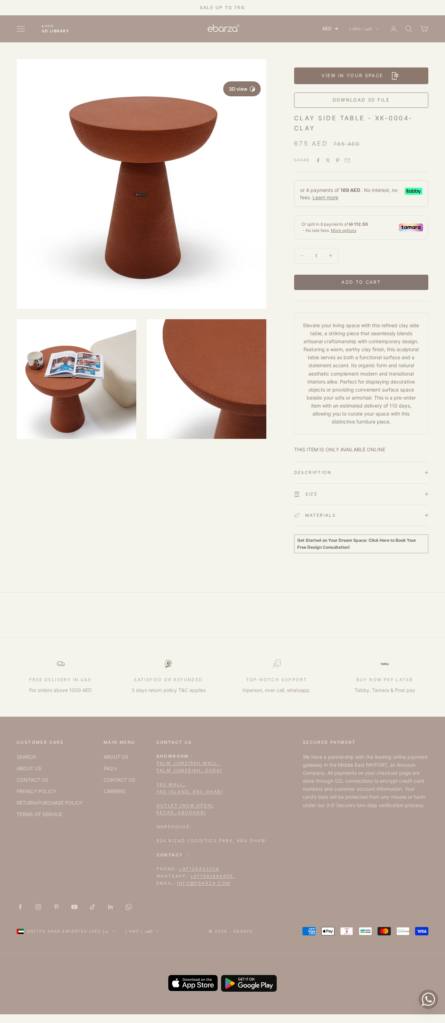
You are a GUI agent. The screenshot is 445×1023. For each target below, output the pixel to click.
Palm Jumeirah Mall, (188, 763)
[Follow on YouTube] (74, 906)
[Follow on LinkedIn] (110, 906)
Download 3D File (361, 100)
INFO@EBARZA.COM (203, 883)
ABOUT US (29, 768)
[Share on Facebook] (318, 160)
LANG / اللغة (360, 28)
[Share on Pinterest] (337, 160)
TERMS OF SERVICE (39, 814)
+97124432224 (199, 868)
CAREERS (114, 791)
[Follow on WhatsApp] (128, 906)
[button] (330, 28)
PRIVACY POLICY (36, 791)
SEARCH (26, 757)
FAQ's (110, 768)
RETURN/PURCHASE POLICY (50, 803)
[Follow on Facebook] (20, 906)
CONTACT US (32, 780)
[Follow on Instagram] (38, 906)
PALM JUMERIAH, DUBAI (189, 770)
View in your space (352, 75)
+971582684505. (212, 876)
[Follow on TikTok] (92, 906)
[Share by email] (347, 160)
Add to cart (361, 282)
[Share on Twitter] (328, 160)
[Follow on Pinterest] (56, 906)
